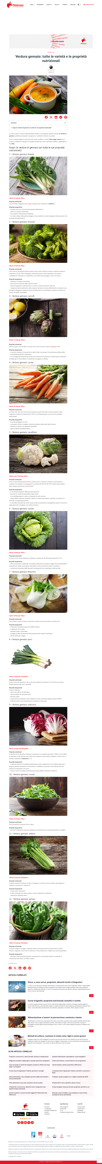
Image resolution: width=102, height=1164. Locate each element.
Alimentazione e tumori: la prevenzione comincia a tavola (55, 1017)
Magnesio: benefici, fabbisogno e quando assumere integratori (29, 1060)
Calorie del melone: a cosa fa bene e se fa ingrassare (69, 1060)
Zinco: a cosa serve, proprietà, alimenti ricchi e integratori (55, 982)
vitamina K (29, 484)
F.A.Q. (61, 1110)
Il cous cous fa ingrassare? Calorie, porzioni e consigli (26, 1071)
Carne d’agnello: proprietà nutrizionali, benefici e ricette (54, 1001)
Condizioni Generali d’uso (66, 1112)
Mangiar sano (51, 52)
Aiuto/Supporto (64, 1107)
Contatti (46, 1112)
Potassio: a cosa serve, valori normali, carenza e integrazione (28, 1056)
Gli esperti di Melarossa (50, 1110)
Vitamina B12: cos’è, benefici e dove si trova (66, 1083)
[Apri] (80, 4)
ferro (36, 271)
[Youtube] (25, 1122)
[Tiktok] (32, 1122)
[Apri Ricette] (51, 4)
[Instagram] (22, 1122)
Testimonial (63, 1108)
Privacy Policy (81, 1107)
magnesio (53, 346)
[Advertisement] (51, 20)
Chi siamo (47, 1107)
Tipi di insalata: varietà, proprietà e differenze (66, 1065)
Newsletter (80, 1110)
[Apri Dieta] (33, 4)
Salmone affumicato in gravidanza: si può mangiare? (69, 1056)
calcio (30, 204)
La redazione (47, 1108)
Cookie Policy (81, 1108)
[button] (46, 117)
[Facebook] (18, 1122)
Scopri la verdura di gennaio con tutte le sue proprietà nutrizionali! (31, 128)
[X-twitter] (28, 1122)
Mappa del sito (81, 1112)
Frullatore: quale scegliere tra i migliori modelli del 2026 (70, 1077)
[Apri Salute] (59, 4)
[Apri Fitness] (67, 4)
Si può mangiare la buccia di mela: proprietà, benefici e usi (70, 1087)
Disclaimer (47, 1114)
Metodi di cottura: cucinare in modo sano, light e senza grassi (57, 1036)
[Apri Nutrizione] (43, 4)
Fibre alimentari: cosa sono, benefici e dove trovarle (26, 1083)
